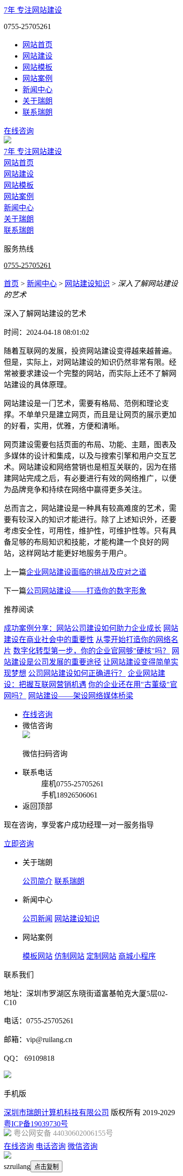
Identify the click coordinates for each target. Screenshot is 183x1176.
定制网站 (101, 956)
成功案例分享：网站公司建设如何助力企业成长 (82, 628)
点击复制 (46, 1166)
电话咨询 (51, 1146)
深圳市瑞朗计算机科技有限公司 (56, 1113)
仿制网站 (69, 956)
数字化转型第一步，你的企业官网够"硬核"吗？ (91, 651)
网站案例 (38, 78)
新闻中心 (38, 90)
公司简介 (38, 881)
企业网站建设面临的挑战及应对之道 (86, 572)
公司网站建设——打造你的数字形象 (86, 591)
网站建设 (38, 56)
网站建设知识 (87, 284)
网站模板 (38, 67)
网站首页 (38, 45)
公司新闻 (38, 919)
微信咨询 (83, 1146)
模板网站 (38, 956)
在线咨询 (19, 131)
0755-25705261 (27, 265)
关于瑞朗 (38, 101)
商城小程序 (137, 956)
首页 (11, 284)
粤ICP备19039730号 (36, 1124)
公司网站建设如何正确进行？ (77, 673)
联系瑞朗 (38, 112)
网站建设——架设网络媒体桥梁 (80, 696)
